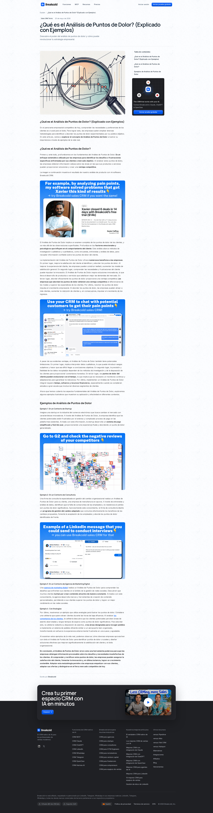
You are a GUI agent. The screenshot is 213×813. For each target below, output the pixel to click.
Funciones (67, 4)
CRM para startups (106, 741)
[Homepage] (49, 4)
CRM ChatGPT (78, 745)
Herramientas (158, 767)
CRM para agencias (106, 737)
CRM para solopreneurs (108, 765)
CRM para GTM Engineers (109, 749)
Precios (97, 4)
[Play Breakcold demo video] (148, 702)
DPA (154, 804)
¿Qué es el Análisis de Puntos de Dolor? (147, 65)
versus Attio (157, 738)
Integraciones (158, 755)
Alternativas (157, 751)
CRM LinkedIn (77, 749)
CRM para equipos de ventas (110, 769)
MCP (77, 4)
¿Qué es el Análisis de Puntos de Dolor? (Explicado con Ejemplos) (147, 58)
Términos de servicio (142, 804)
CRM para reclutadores (108, 753)
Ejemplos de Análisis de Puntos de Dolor (147, 73)
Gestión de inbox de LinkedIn (137, 784)
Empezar (46, 712)
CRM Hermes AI (78, 765)
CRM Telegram (78, 757)
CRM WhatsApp (78, 753)
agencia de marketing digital (56, 588)
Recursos (86, 4)
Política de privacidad (123, 804)
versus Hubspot (159, 746)
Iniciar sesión (143, 4)
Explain (42, 13)
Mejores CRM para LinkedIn (136, 774)
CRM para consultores (107, 745)
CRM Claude (77, 741)
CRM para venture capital (108, 757)
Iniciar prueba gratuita (162, 4)
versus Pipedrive (159, 734)
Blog (155, 763)
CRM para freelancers (107, 761)
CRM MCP (76, 737)
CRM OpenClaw (78, 761)
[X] (44, 746)
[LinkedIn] (39, 746)
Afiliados (156, 759)
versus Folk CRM (159, 743)
